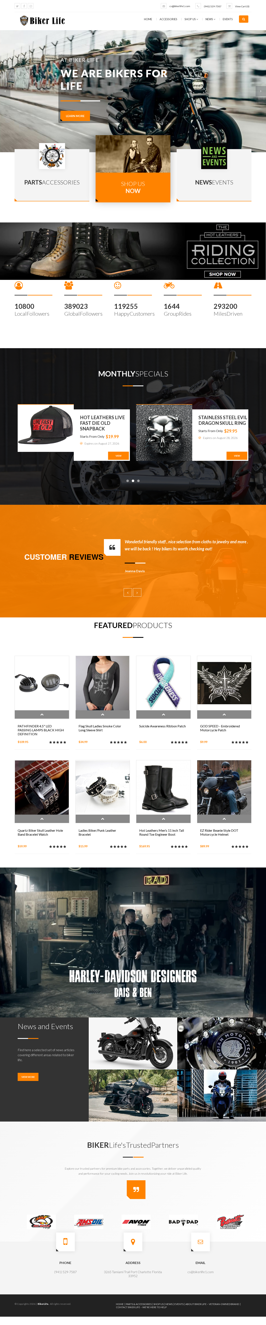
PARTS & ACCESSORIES (138, 1304)
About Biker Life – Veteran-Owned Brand (212, 1304)
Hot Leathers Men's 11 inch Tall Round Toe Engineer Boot (161, 832)
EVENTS (228, 19)
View (119, 455)
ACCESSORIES (169, 19)
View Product (42, 714)
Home (148, 19)
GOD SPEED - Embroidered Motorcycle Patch (220, 728)
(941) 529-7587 (212, 6)
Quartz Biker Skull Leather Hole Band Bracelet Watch (40, 832)
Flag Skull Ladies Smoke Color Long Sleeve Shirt (100, 728)
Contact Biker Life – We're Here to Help (141, 1307)
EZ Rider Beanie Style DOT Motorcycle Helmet (219, 832)
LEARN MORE (75, 100)
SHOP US (190, 19)
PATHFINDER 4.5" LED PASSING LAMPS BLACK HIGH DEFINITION (41, 730)
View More (28, 1077)
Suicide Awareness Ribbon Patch (162, 726)
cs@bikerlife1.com (179, 6)
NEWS (210, 19)
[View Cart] (229, 6)
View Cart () (242, 6)
